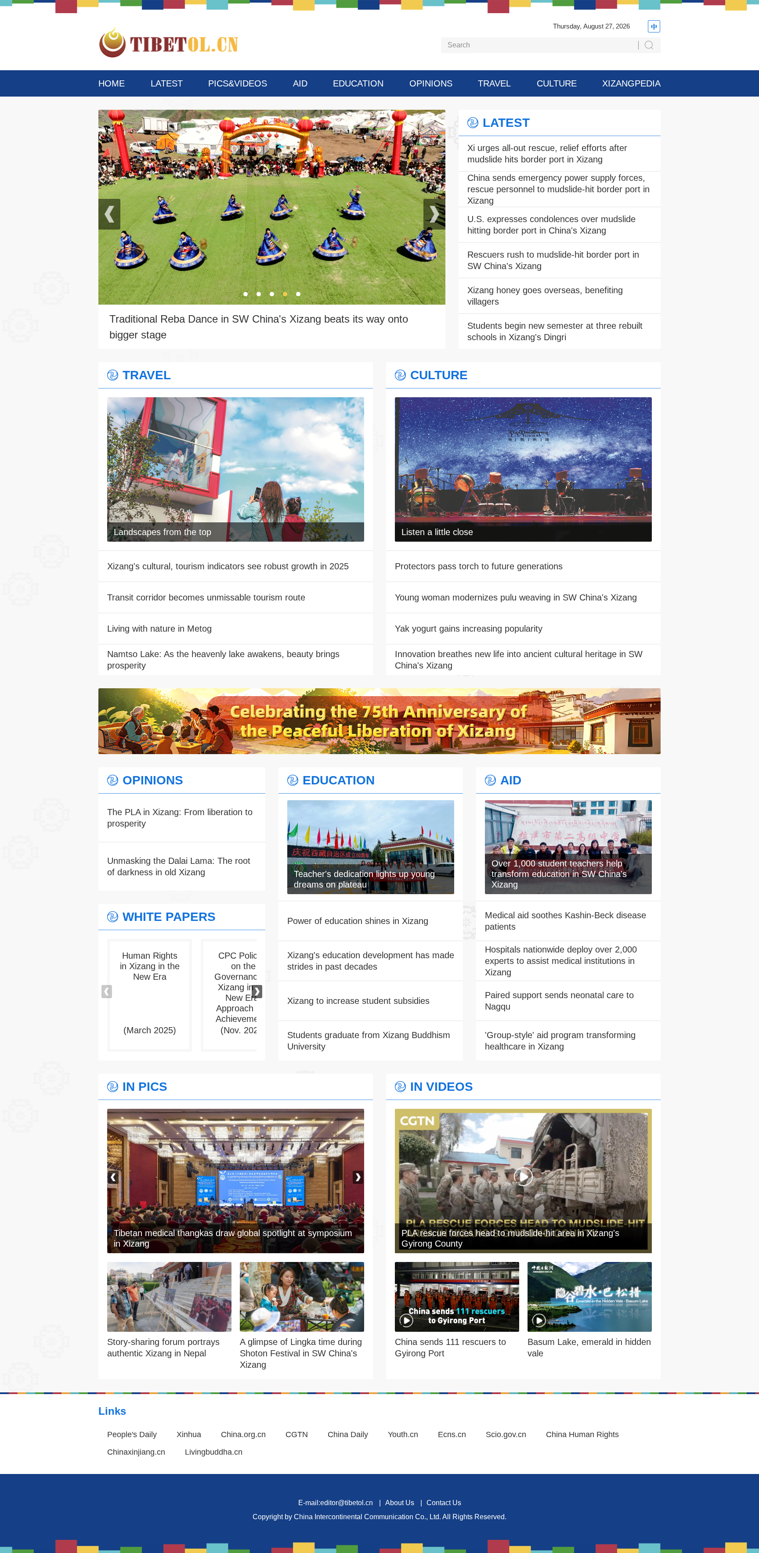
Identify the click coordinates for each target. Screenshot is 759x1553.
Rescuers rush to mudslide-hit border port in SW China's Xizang (553, 260)
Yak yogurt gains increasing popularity (468, 628)
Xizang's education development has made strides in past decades (370, 960)
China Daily (348, 1434)
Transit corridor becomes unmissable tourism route (206, 597)
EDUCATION (358, 83)
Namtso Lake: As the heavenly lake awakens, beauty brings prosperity (223, 659)
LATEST (167, 83)
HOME (111, 83)
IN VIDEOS (441, 1087)
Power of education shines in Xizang (357, 921)
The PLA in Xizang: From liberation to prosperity (180, 817)
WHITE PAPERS (169, 917)
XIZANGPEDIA (631, 83)
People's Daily (132, 1434)
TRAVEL (494, 83)
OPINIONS (430, 83)
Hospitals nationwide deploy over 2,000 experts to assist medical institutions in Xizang (561, 961)
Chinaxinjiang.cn (136, 1452)
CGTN (297, 1434)
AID (300, 83)
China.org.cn (243, 1434)
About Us (399, 1502)
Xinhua (189, 1434)
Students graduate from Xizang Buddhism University (368, 1040)
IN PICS (145, 1087)
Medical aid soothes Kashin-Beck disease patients (565, 920)
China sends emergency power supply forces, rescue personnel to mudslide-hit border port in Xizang (558, 189)
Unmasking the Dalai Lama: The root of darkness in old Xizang (178, 866)
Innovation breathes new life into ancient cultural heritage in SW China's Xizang (519, 659)
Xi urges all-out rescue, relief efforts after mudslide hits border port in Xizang (547, 153)
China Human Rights (582, 1434)
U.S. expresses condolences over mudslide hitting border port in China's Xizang (551, 224)
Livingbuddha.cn (213, 1452)
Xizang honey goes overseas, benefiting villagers (545, 295)
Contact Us (443, 1502)
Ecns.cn (452, 1434)
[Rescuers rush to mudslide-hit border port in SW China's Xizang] (235, 1114)
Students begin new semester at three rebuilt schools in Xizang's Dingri (555, 331)
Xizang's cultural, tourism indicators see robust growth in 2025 (228, 566)
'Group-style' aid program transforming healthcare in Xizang (560, 1040)
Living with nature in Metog (159, 628)
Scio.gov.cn (506, 1434)
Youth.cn (403, 1434)
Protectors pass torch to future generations (479, 566)
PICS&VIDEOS (237, 83)
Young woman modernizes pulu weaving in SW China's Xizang (516, 597)
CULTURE (557, 83)
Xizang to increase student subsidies (358, 1001)
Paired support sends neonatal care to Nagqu (559, 1000)
